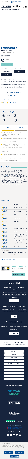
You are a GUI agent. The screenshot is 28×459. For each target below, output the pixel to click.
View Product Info (15, 92)
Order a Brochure (13, 102)
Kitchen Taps (16, 342)
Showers (22, 342)
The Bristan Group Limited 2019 (14, 425)
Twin (19, 71)
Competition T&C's (14, 379)
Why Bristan (14, 333)
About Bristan (14, 351)
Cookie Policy (14, 354)
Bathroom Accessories (8, 344)
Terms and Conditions (14, 360)
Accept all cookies (8, 452)
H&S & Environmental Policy (14, 363)
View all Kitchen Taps (6, 99)
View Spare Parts (15, 95)
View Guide (21, 254)
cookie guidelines (18, 447)
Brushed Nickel (6, 71)
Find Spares (4, 175)
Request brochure (18, 274)
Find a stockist (14, 376)
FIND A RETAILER (8, 64)
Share (4, 102)
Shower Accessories (20, 344)
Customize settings (15, 456)
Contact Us (14, 300)
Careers (14, 369)
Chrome (6, 74)
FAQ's (14, 316)
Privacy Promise (14, 357)
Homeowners (17, 1)
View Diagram (5, 200)
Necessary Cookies (19, 452)
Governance (14, 366)
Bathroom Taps (7, 342)
